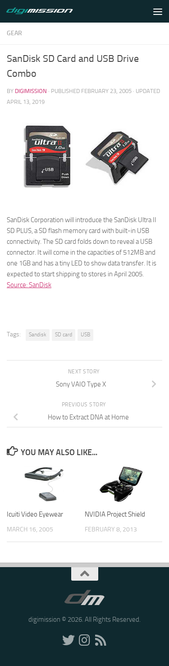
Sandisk (37, 334)
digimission (31, 91)
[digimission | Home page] (51, 11)
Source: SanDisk (29, 285)
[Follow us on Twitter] (68, 640)
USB (85, 334)
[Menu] (157, 11)
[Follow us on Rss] (101, 640)
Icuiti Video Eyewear (35, 514)
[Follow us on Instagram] (84, 640)
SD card (63, 334)
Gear (14, 33)
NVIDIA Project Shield (115, 514)
